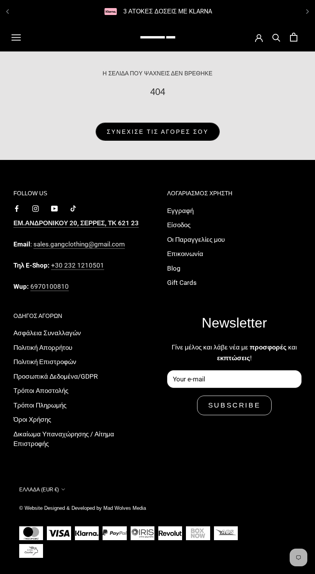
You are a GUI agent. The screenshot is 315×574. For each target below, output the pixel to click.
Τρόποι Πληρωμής (39, 405)
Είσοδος (179, 225)
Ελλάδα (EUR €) (39, 489)
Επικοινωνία (185, 254)
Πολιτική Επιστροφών (44, 362)
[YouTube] (54, 208)
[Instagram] (35, 208)
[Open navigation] (16, 37)
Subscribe (234, 405)
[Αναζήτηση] (276, 37)
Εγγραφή (180, 211)
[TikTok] (73, 208)
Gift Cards (182, 282)
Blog (174, 268)
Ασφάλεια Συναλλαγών (47, 333)
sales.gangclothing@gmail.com (79, 244)
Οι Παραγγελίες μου (196, 239)
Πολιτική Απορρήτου (42, 347)
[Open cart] (293, 37)
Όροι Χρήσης (32, 419)
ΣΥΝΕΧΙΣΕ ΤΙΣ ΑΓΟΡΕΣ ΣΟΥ (158, 131)
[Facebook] (16, 208)
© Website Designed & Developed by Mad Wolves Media (82, 508)
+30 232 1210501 (77, 265)
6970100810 (49, 286)
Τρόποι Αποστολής (40, 390)
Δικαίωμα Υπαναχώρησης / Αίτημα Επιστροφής (63, 439)
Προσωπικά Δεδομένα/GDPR (55, 376)
